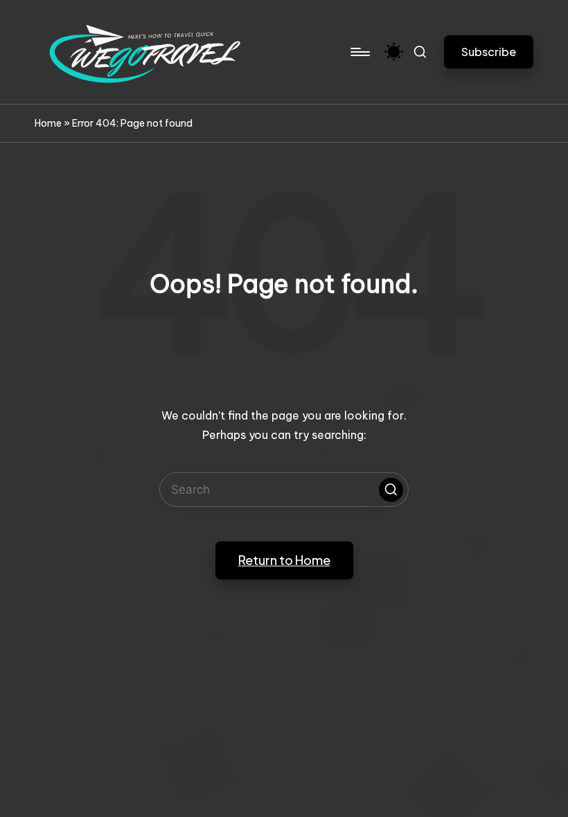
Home (48, 123)
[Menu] (359, 52)
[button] (488, 51)
